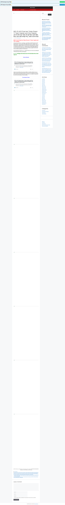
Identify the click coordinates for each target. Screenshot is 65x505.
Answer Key (17, 9)
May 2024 (43, 83)
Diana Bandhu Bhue (44, 62)
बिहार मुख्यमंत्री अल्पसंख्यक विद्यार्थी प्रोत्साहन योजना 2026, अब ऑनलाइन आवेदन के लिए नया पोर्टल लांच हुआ (46, 26)
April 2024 (43, 84)
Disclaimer (43, 122)
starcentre (43, 52)
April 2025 (43, 81)
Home (14, 9)
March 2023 (43, 99)
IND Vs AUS (15, 472)
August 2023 (44, 93)
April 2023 (43, 98)
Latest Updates (22, 9)
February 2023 (44, 100)
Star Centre (32, 7)
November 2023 (44, 90)
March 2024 (43, 85)
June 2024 (43, 82)
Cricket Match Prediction (33, 9)
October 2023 (44, 91)
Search (43, 13)
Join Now (62, 1)
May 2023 (43, 97)
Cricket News (27, 9)
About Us (43, 121)
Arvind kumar (44, 47)
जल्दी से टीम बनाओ (31, 474)
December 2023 (44, 89)
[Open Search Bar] (51, 10)
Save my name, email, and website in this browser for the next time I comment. (25, 497)
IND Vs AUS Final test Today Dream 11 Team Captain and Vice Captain (25, 472)
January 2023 (44, 101)
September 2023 (44, 92)
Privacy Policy (44, 123)
